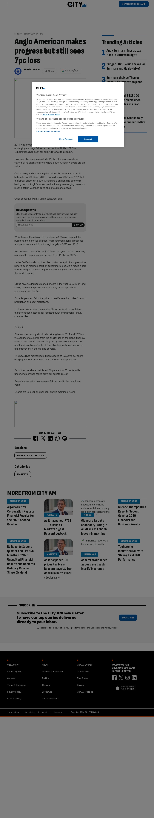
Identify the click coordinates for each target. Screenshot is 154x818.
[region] (78, 114)
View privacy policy (51, 114)
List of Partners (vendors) (48, 131)
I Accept (88, 139)
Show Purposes (66, 139)
